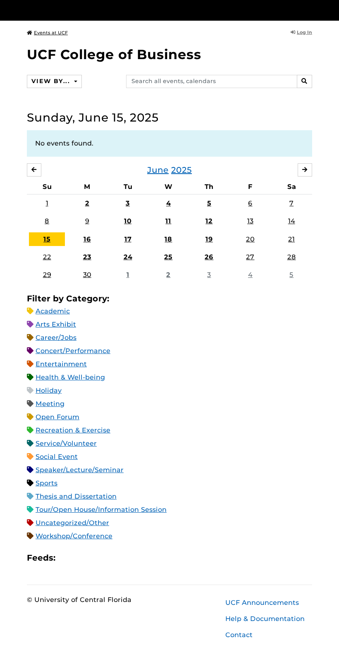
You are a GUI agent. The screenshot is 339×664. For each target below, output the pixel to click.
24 (128, 257)
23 (87, 257)
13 (250, 221)
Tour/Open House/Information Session (101, 510)
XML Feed (108, 558)
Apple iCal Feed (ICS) (66, 558)
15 (46, 239)
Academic (53, 311)
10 (127, 221)
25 (168, 257)
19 (209, 239)
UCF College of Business (114, 54)
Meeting (50, 404)
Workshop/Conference (74, 536)
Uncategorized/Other (72, 523)
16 (87, 239)
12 (208, 221)
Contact (239, 635)
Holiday (49, 390)
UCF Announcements (262, 603)
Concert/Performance (73, 351)
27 (250, 257)
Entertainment (61, 364)
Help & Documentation (265, 619)
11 (168, 221)
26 (209, 257)
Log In (304, 32)
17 (127, 239)
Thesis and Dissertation (76, 496)
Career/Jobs (56, 338)
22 (47, 257)
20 (250, 239)
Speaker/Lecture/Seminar (80, 470)
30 (87, 275)
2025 (181, 170)
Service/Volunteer (66, 443)
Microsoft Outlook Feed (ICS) (80, 558)
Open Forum (57, 417)
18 (168, 239)
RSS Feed (94, 558)
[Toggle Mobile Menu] (310, 9)
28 (291, 257)
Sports (46, 483)
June (158, 170)
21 (291, 239)
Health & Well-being (70, 377)
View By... (51, 81)
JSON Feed (122, 558)
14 (291, 221)
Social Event (57, 457)
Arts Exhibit (56, 324)
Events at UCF (51, 33)
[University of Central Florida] (82, 10)
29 (47, 275)
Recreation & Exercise (73, 430)
